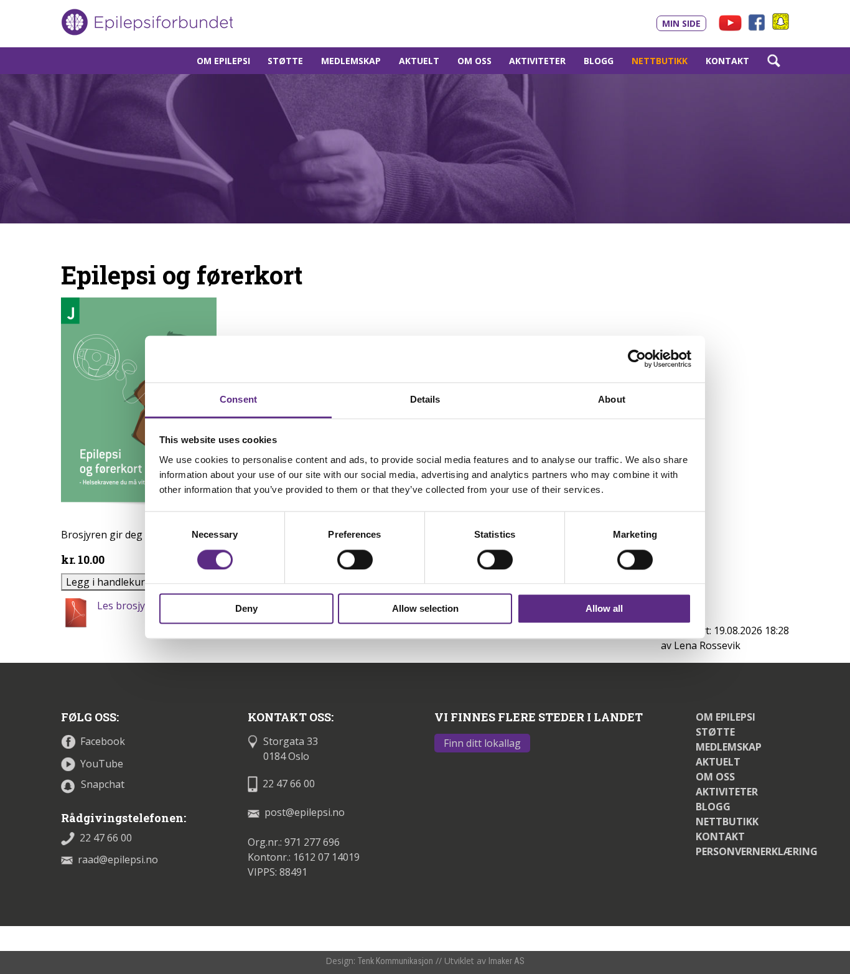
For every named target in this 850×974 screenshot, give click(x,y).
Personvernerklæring (757, 851)
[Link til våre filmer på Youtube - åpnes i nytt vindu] (730, 22)
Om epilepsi (223, 61)
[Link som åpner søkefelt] (773, 60)
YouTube (101, 763)
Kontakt (727, 61)
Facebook (102, 741)
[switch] (355, 559)
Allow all (604, 609)
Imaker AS (506, 961)
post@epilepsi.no (304, 812)
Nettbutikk (660, 61)
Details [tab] (425, 399)
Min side (681, 23)
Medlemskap (351, 61)
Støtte (285, 61)
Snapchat (102, 784)
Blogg (599, 61)
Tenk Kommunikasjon (395, 961)
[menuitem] (223, 60)
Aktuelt (419, 61)
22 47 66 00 (106, 838)
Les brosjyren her (138, 605)
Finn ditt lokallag (482, 743)
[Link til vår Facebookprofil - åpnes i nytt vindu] (758, 21)
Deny (246, 609)
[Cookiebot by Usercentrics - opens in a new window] (636, 358)
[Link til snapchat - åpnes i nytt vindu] (780, 20)
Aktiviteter (537, 61)
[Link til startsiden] (147, 22)
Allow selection (425, 609)
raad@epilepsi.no (118, 859)
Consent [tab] (238, 399)
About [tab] (611, 399)
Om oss (474, 61)
